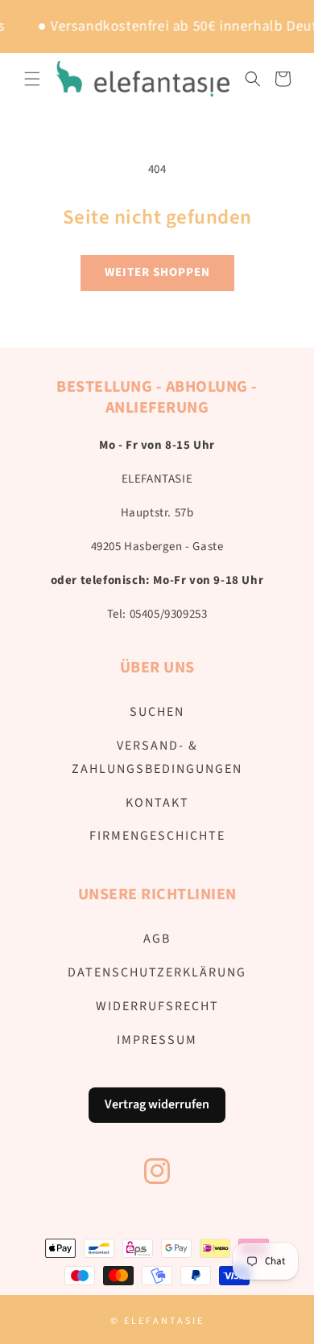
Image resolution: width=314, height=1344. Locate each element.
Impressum (157, 1040)
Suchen (157, 712)
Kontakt (157, 803)
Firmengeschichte (157, 836)
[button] (32, 79)
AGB (157, 938)
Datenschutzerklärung (157, 972)
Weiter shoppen (157, 272)
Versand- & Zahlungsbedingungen (157, 757)
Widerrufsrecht (157, 1006)
